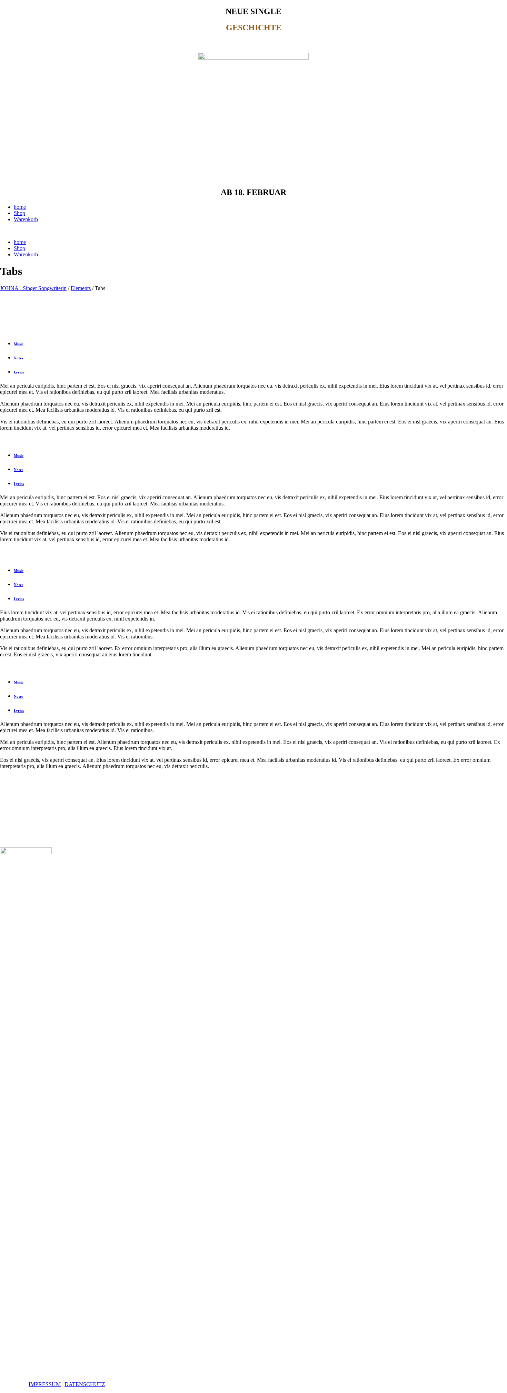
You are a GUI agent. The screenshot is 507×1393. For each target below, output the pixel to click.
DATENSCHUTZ (84, 1384)
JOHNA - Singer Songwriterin (33, 288)
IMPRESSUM (45, 1384)
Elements (81, 288)
